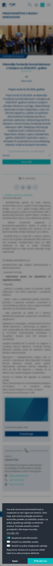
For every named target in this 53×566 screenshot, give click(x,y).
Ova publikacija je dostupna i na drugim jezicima (26, 151)
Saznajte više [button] (13, 533)
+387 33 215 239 (16, 484)
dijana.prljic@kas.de (18, 475)
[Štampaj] (22, 187)
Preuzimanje (26, 433)
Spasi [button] (15, 560)
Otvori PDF (26, 161)
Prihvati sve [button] (40, 560)
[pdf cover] (26, 409)
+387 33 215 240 (16, 479)
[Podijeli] (35, 187)
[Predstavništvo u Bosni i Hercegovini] (12, 4)
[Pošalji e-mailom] (28, 187)
